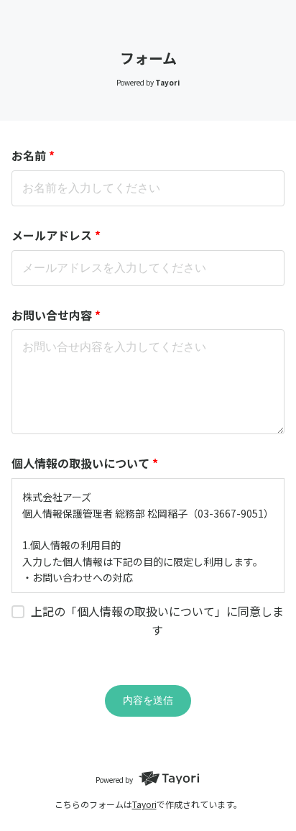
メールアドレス (56, 235)
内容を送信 (148, 700)
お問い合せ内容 (56, 314)
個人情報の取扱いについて (84, 463)
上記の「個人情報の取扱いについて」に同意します (157, 620)
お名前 (33, 155)
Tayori (144, 804)
